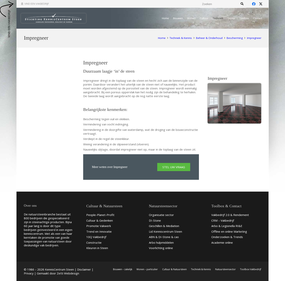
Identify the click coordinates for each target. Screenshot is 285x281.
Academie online (222, 242)
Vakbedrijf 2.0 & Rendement (230, 215)
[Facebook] (253, 3)
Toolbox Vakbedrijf (250, 269)
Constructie (94, 242)
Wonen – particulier (147, 269)
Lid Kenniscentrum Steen (165, 231)
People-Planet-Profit (100, 215)
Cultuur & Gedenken (99, 220)
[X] (260, 3)
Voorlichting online (161, 248)
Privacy (29, 273)
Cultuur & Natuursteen (174, 269)
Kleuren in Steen (97, 248)
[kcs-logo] (53, 18)
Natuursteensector (225, 269)
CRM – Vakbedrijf (222, 220)
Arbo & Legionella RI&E (226, 226)
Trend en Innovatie (99, 231)
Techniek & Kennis (201, 269)
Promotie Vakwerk (98, 226)
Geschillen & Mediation (164, 226)
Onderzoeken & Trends (227, 237)
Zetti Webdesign (68, 273)
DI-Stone (155, 220)
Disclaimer (84, 269)
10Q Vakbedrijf (96, 237)
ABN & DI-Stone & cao (164, 237)
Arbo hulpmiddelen (161, 242)
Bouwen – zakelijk (122, 269)
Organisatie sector (161, 215)
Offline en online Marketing (229, 231)
